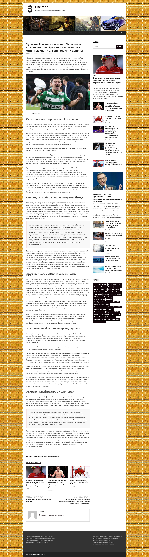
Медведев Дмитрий (99, 299)
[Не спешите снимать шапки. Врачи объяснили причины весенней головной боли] (98, 227)
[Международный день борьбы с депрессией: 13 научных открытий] (98, 262)
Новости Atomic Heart (100, 307)
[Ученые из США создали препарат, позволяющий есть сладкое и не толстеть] (98, 239)
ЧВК (109, 319)
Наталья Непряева (99, 304)
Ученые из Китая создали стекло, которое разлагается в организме (113, 268)
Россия (113, 314)
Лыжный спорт (108, 297)
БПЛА (95, 292)
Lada (95, 284)
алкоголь (96, 321)
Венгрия (45, 456)
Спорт (77, 33)
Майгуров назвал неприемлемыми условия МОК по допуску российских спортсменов (114, 163)
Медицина (109, 299)
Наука (70, 33)
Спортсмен (97, 319)
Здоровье (55, 33)
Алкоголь (37, 33)
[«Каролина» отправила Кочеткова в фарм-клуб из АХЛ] (80, 478)
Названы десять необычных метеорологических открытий (112, 247)
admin (36, 53)
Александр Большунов (100, 289)
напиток (103, 321)
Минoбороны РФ (98, 302)
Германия (52, 456)
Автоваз (110, 287)
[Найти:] (108, 47)
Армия (46, 33)
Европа (58, 456)
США (118, 314)
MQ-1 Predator (102, 284)
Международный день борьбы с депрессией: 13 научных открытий (113, 258)
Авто (29, 33)
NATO (119, 284)
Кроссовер (118, 294)
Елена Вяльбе (98, 294)
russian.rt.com (30, 450)
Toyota (96, 287)
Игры (63, 33)
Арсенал (39, 456)
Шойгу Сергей (115, 319)
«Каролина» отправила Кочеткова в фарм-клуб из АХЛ (79, 482)
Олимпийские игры (99, 311)
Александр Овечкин (113, 289)
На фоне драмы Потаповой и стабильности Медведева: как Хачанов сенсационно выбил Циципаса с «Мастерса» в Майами (113, 149)
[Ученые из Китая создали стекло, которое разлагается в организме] (98, 272)
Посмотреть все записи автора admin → (52, 515)
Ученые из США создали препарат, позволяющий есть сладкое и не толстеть (113, 235)
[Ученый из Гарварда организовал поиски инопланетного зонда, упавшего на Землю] (108, 190)
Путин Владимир (104, 314)
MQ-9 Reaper (112, 284)
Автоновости (118, 287)
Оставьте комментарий (46, 53)
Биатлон (101, 292)
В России (107, 292)
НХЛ (117, 302)
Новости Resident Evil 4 (114, 307)
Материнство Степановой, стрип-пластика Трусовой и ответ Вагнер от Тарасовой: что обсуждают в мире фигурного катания (112, 132)
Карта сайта (86, 33)
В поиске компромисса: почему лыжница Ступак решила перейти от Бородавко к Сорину (35, 483)
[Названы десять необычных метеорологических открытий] (98, 251)
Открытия (109, 311)
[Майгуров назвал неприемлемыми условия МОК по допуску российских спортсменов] (98, 166)
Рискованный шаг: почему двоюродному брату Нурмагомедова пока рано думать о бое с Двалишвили (57, 484)
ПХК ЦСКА (116, 311)
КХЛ (112, 294)
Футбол (104, 319)
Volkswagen (103, 287)
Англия (33, 456)
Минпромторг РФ (110, 302)
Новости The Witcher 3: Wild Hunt (103, 309)
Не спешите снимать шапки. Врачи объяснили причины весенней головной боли (113, 224)
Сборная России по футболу (102, 316)
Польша (96, 314)
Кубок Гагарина (98, 297)
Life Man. (42, 7)
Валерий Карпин (116, 292)
